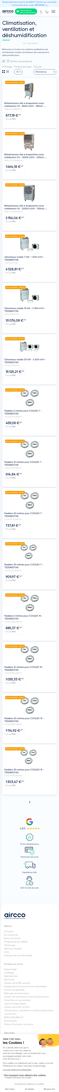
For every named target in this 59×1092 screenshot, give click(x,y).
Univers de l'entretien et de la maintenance (26, 997)
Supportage (10, 969)
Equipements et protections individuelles (25, 986)
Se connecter (11, 935)
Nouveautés (10, 1021)
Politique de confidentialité (18, 955)
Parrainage (9, 945)
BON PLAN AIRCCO (13, 1017)
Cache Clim (10, 1014)
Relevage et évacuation (16, 993)
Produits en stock (13, 964)
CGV (6, 952)
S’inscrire (8, 931)
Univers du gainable (14, 990)
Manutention (11, 976)
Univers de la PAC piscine (17, 983)
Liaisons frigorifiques (15, 1004)
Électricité (9, 979)
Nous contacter (12, 938)
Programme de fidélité (15, 942)
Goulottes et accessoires (17, 1000)
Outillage (9, 973)
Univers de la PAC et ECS (17, 1007)
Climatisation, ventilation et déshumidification (28, 1010)
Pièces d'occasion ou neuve (18, 1024)
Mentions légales (13, 949)
